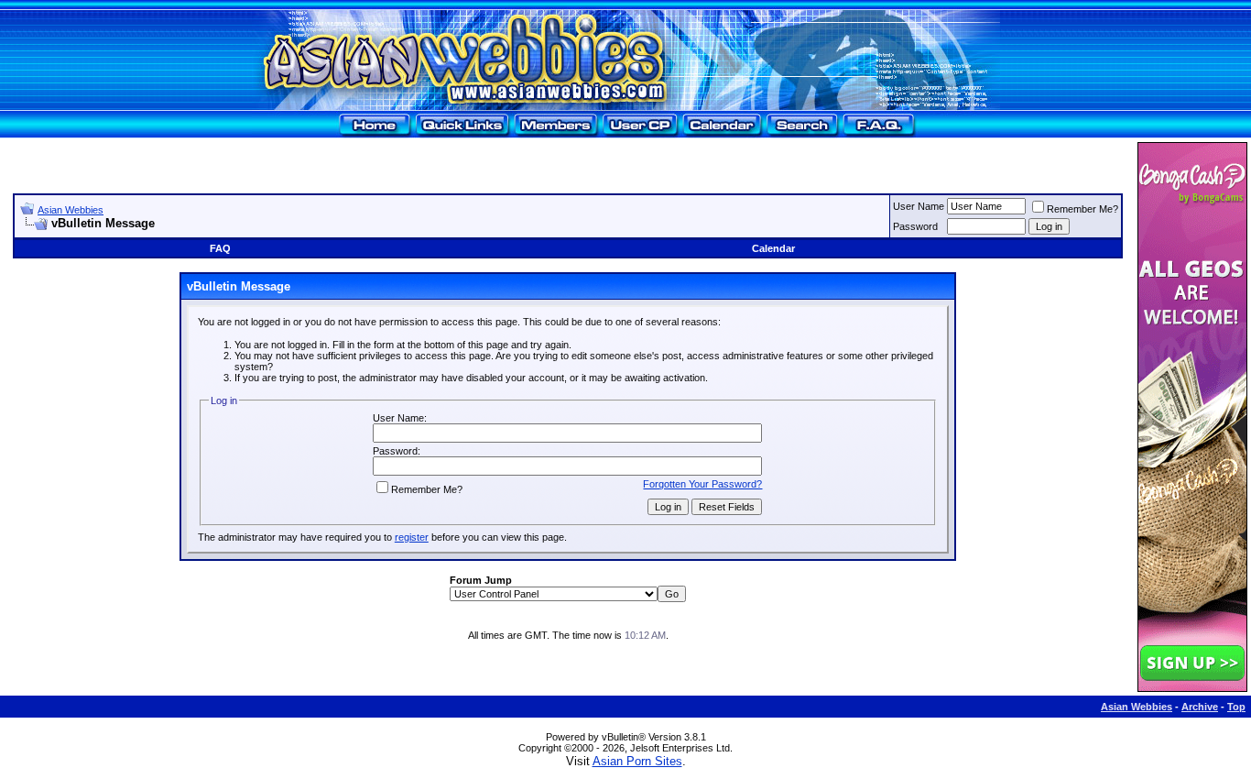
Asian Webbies (70, 209)
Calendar (773, 248)
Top (1236, 706)
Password (915, 226)
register (412, 537)
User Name (918, 206)
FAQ (220, 248)
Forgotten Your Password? (702, 483)
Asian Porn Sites (637, 761)
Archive (1199, 706)
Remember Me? (1082, 208)
